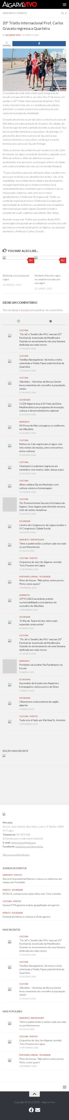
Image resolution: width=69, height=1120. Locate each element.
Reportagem (37, 539)
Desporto (9, 13)
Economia (24, 679)
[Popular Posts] (50, 321)
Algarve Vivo (13, 35)
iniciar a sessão (20, 310)
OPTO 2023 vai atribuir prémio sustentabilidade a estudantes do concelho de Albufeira (38, 602)
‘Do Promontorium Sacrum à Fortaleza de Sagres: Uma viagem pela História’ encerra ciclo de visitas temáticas (42, 506)
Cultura (23, 330)
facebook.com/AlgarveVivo (29, 846)
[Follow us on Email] (37, 1110)
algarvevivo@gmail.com (23, 842)
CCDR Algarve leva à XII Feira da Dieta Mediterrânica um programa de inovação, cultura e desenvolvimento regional (41, 407)
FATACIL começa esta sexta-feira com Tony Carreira (32, 893)
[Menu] (64, 4)
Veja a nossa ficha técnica (16, 854)
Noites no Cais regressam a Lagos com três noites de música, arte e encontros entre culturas (41, 447)
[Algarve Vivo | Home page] (25, 4)
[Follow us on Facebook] (31, 1110)
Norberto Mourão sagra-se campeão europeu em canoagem (47, 279)
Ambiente (24, 595)
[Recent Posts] (18, 321)
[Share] (39, 43)
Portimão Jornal (28, 576)
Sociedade (24, 400)
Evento (22, 13)
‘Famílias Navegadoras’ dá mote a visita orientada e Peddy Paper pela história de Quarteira (41, 363)
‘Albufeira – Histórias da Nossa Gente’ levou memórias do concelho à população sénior (42, 385)
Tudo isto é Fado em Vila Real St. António (42, 720)
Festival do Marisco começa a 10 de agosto (26, 916)
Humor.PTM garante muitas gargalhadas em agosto (31, 905)
